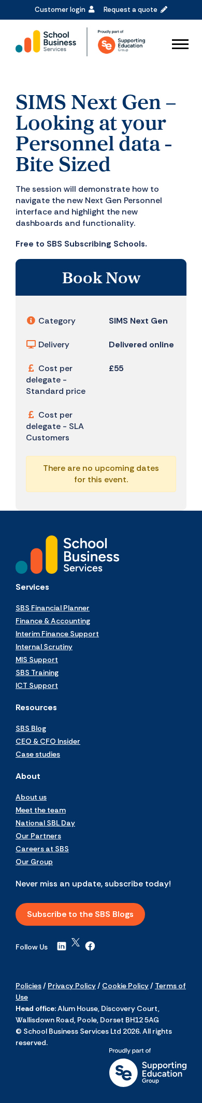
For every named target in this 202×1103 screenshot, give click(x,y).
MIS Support (37, 659)
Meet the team (41, 810)
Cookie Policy (125, 985)
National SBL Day (45, 823)
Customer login (62, 9)
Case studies (38, 754)
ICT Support (37, 685)
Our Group (34, 861)
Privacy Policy (72, 985)
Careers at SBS (42, 848)
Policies (28, 985)
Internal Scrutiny (44, 646)
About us (31, 797)
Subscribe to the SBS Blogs (80, 914)
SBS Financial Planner (53, 607)
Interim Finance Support (57, 633)
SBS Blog (31, 728)
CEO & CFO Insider (48, 741)
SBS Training (37, 672)
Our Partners (38, 835)
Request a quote (132, 9)
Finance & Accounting (53, 620)
